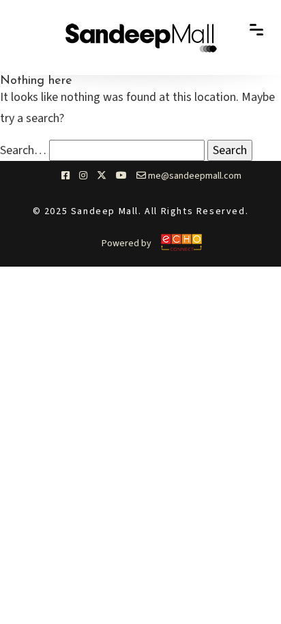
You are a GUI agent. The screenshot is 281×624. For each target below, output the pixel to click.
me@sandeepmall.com (193, 176)
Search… (23, 150)
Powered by (126, 243)
